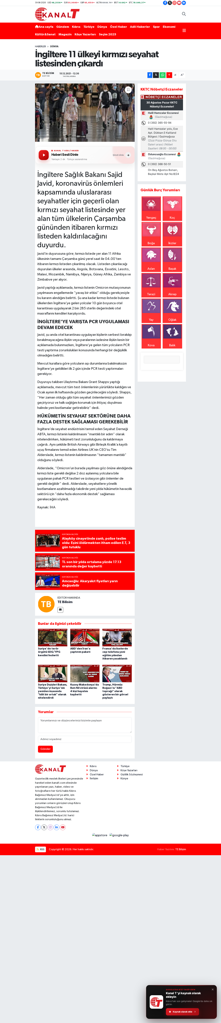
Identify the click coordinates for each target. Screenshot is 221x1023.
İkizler (172, 243)
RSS (42, 849)
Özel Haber (118, 26)
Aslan (151, 268)
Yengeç (151, 217)
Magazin (65, 34)
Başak (172, 268)
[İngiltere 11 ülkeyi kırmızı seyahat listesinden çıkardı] (85, 112)
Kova (151, 345)
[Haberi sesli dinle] (44, 155)
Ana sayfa (46, 26)
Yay (151, 319)
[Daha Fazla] (169, 75)
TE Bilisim (65, 602)
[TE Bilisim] (46, 603)
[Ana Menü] (184, 30)
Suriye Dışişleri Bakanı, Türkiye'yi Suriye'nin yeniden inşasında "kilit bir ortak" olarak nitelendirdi (52, 691)
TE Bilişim (180, 849)
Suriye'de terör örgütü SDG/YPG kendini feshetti (49, 652)
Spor (156, 26)
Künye (124, 778)
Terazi (151, 294)
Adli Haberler (140, 26)
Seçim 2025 (107, 34)
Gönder (45, 749)
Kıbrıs (76, 26)
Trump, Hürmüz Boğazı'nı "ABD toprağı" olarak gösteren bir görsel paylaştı (115, 691)
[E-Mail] (60, 610)
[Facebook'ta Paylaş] (149, 75)
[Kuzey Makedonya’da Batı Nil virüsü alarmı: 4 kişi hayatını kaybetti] (85, 673)
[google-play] (119, 835)
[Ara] (184, 14)
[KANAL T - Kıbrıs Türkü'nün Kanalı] (57, 14)
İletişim (94, 778)
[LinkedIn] (56, 827)
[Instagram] (50, 827)
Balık (172, 345)
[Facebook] (38, 827)
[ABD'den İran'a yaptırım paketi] (85, 637)
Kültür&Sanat (45, 34)
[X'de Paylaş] (156, 75)
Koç (172, 217)
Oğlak (172, 319)
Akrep (172, 294)
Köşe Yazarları (85, 34)
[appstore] (100, 835)
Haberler (40, 46)
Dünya (102, 26)
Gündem (62, 26)
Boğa (151, 243)
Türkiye (88, 26)
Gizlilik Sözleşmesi (132, 774)
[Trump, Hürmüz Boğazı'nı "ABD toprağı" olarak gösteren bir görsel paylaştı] (117, 673)
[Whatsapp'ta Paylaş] (163, 75)
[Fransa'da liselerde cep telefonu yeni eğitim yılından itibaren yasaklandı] (117, 637)
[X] (44, 827)
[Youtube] (63, 827)
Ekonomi (169, 26)
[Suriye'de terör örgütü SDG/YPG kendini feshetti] (52, 637)
